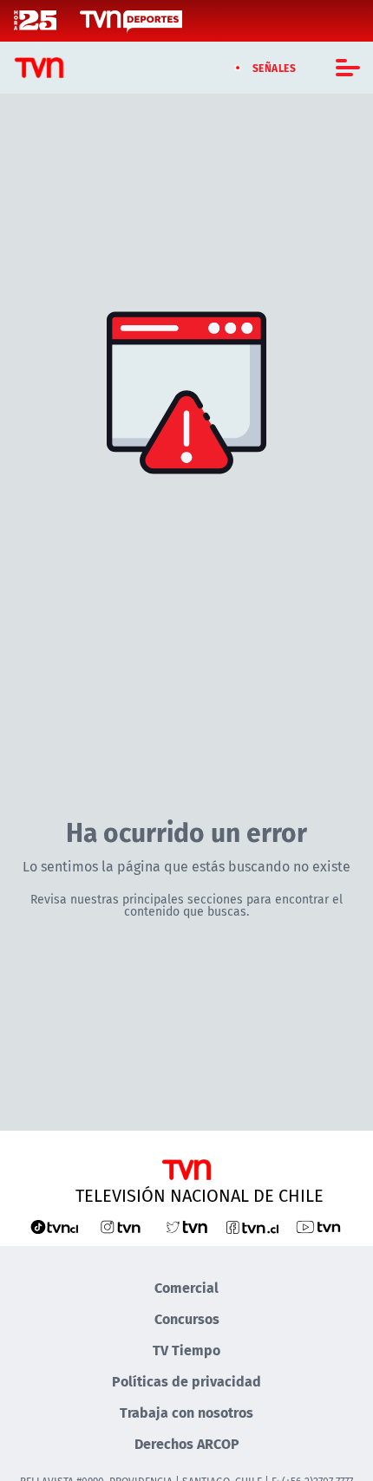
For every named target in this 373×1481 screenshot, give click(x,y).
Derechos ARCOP (186, 1443)
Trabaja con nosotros (186, 1412)
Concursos (186, 1318)
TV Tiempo (186, 1349)
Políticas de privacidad (186, 1381)
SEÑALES (274, 67)
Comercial (186, 1287)
